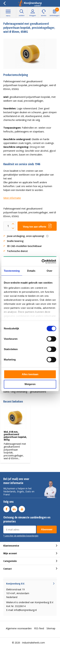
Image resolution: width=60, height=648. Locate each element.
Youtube (22, 509)
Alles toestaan (30, 374)
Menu (8, 16)
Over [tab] (49, 270)
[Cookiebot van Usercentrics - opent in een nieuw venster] (42, 261)
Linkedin (14, 509)
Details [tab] (31, 270)
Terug (4, 3)
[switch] (51, 339)
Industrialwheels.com (33, 642)
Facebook (6, 509)
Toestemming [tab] (12, 270)
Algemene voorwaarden (19, 628)
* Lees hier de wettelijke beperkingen (20, 535)
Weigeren (30, 384)
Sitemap (50, 628)
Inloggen (32, 15)
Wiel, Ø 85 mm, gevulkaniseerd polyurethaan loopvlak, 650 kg (15, 435)
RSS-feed (39, 628)
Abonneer (46, 529)
